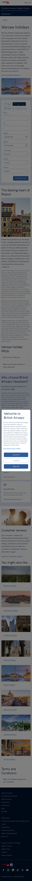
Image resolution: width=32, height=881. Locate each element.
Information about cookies (11, 448)
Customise (16, 460)
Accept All (16, 455)
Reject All (16, 466)
